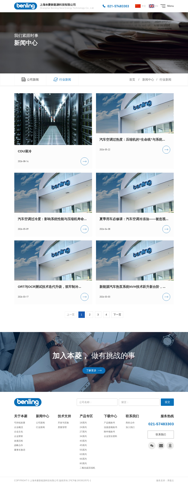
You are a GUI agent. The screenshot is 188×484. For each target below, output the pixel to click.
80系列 (83, 463)
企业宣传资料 (110, 436)
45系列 (83, 445)
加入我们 (130, 427)
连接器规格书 (110, 427)
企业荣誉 (18, 436)
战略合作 (18, 445)
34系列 (83, 436)
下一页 (117, 314)
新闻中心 (148, 79)
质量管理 (62, 427)
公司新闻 (40, 422)
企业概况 (18, 427)
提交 (167, 401)
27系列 (83, 431)
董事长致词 (19, 450)
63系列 (83, 454)
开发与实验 (63, 422)
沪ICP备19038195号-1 (79, 480)
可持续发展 (19, 422)
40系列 (83, 441)
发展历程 (18, 441)
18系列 (83, 422)
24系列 (83, 427)
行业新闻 (165, 79)
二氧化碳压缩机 (87, 468)
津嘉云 (170, 480)
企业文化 (18, 431)
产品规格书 (109, 422)
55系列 (83, 450)
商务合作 (130, 422)
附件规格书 (109, 431)
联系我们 (161, 434)
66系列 (83, 459)
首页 (132, 79)
